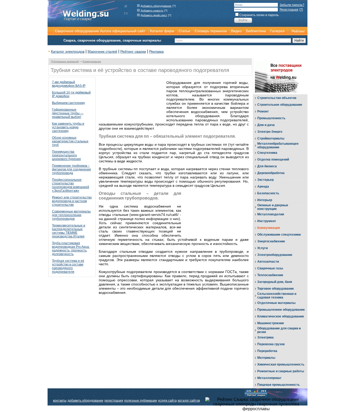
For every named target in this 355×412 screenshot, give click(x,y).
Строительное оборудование (279, 105)
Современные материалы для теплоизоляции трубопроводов (71, 215)
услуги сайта (167, 400)
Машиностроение (270, 323)
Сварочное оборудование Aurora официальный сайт (100, 31)
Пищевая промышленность (278, 385)
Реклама (156, 51)
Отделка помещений (273, 159)
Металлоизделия (270, 214)
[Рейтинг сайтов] (256, 393)
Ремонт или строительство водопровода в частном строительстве (72, 201)
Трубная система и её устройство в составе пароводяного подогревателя (68, 266)
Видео (236, 31)
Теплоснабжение (270, 275)
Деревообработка (271, 173)
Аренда (263, 186)
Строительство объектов (276, 98)
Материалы (266, 358)
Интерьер (264, 200)
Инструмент (266, 221)
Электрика (265, 337)
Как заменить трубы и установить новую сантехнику (68, 127)
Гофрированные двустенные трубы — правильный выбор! (67, 113)
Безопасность (268, 193)
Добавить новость (152, 10)
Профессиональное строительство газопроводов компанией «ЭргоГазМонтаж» (70, 185)
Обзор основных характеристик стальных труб (70, 141)
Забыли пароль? (292, 5)
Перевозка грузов (271, 344)
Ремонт (263, 111)
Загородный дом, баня (274, 282)
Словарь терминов (211, 31)
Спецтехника (267, 153)
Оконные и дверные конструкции (272, 207)
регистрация (113, 400)
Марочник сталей (102, 51)
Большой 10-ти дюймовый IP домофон (71, 94)
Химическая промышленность (280, 364)
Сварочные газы (270, 268)
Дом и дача (266, 125)
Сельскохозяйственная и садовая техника (276, 295)
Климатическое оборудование (280, 316)
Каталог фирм (162, 31)
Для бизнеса (267, 166)
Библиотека (256, 31)
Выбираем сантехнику (68, 103)
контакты (60, 400)
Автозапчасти (268, 261)
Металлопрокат (269, 378)
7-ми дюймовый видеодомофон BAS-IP (69, 84)
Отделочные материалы (276, 303)
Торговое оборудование (275, 288)
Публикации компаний (65, 61)
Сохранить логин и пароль (259, 15)
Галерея (277, 31)
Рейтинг (298, 31)
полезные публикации (140, 400)
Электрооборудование (274, 255)
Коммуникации (92, 61)
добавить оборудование (85, 400)
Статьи (184, 31)
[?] (174, 5)
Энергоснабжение (271, 241)
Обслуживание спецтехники (279, 234)
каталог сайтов (189, 400)
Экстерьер (265, 180)
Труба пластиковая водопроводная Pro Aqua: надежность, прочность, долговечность (71, 248)
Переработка (267, 351)
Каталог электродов (67, 51)
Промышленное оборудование (281, 309)
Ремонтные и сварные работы (280, 371)
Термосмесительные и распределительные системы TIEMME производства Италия (68, 231)
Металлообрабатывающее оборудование (278, 145)
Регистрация (289, 9)
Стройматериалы (270, 138)
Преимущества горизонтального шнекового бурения (66, 155)
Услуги (262, 248)
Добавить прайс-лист (154, 15)
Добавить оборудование (156, 5)
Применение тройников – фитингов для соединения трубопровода (71, 169)
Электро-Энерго (269, 132)
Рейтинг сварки (133, 51)
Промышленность (271, 118)
